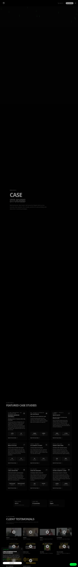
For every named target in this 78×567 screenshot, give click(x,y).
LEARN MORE (11, 563)
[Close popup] (22, 549)
